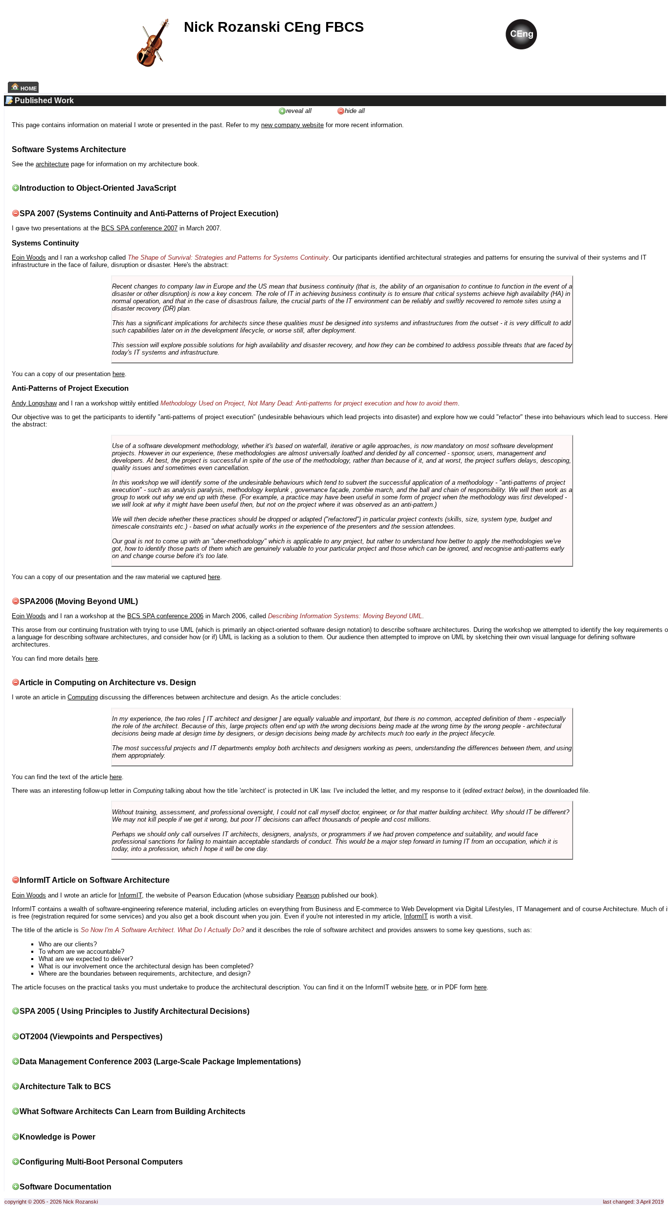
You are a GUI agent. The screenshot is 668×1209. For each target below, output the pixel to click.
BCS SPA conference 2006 (165, 616)
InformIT (130, 895)
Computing (82, 697)
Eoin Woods (29, 257)
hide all (355, 110)
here (118, 374)
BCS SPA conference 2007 (139, 228)
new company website (292, 125)
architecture (52, 164)
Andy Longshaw (34, 403)
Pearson (307, 895)
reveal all (299, 110)
